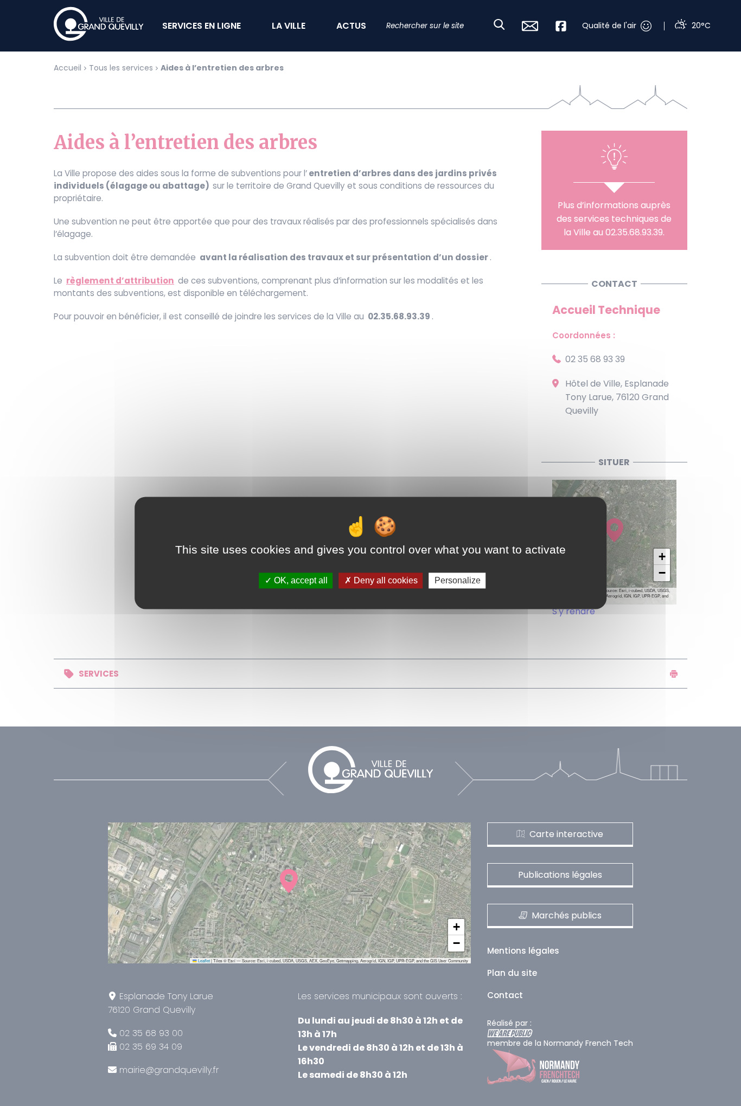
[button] (662, 557)
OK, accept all (300, 580)
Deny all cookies (385, 580)
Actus (351, 26)
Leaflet (203, 960)
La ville (288, 26)
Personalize (458, 580)
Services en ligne (201, 26)
